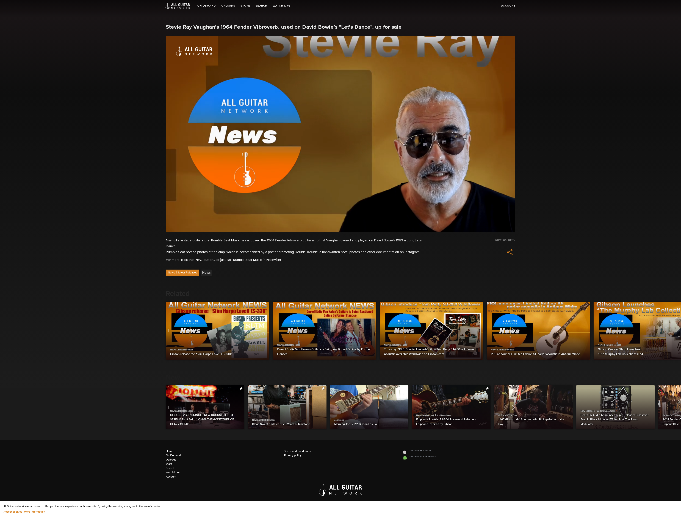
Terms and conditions (297, 451)
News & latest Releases (182, 272)
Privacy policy (292, 455)
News (206, 273)
